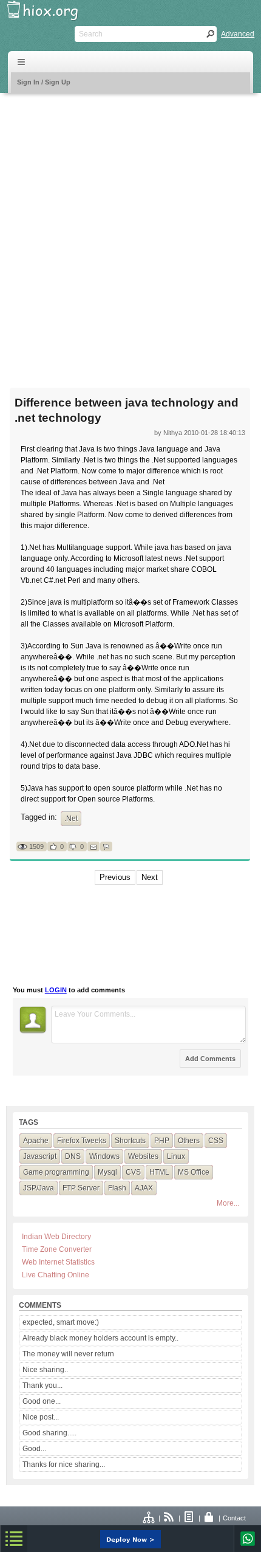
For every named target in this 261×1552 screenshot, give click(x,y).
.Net (71, 818)
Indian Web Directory (56, 1236)
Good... (34, 1448)
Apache (36, 1140)
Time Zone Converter (57, 1249)
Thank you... (42, 1385)
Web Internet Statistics (58, 1262)
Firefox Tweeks (81, 1140)
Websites (143, 1156)
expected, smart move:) (60, 1322)
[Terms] (189, 1518)
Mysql (107, 1172)
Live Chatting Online (55, 1275)
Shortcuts (130, 1140)
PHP (161, 1140)
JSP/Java (38, 1188)
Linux (176, 1156)
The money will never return (68, 1354)
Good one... (41, 1401)
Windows (104, 1156)
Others (189, 1140)
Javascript (39, 1156)
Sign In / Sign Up (43, 82)
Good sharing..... (49, 1433)
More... (228, 1203)
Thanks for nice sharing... (63, 1464)
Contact (234, 1518)
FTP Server (81, 1188)
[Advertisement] (130, 232)
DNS (73, 1156)
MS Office (193, 1172)
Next (149, 877)
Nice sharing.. (45, 1369)
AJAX (144, 1188)
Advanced (237, 34)
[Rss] (169, 1518)
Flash (117, 1188)
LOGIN (56, 990)
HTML (159, 1172)
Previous (115, 877)
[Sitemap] (149, 1518)
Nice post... (40, 1417)
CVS (133, 1172)
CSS (215, 1140)
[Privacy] (209, 1518)
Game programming (56, 1172)
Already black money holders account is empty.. (100, 1338)
